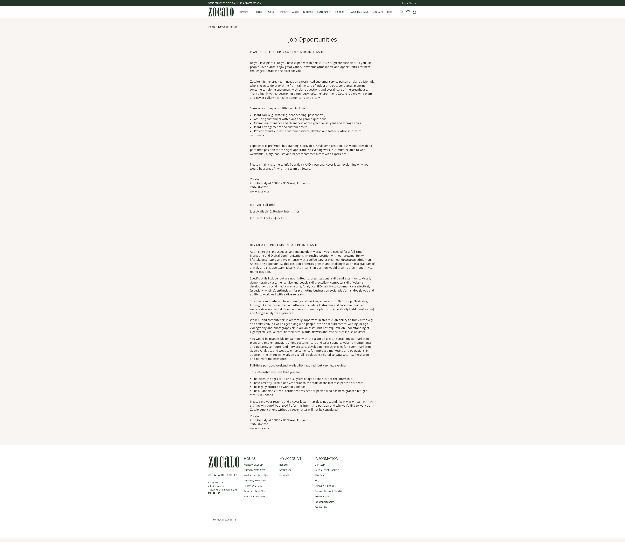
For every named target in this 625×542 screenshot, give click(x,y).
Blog (389, 12)
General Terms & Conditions (330, 491)
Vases (295, 12)
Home (211, 26)
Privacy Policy (322, 496)
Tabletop (308, 12)
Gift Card (378, 12)
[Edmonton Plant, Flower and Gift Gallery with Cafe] (221, 11)
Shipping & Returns (325, 485)
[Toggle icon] (401, 12)
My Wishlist (285, 475)
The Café (320, 475)
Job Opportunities (324, 501)
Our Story (320, 464)
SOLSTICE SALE (359, 12)
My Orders (285, 469)
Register (283, 464)
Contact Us (321, 507)
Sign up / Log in (409, 3)
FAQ (317, 480)
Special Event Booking (327, 469)
